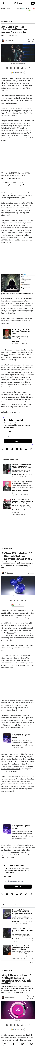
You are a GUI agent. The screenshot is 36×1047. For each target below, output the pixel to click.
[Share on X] (7, 68)
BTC (2, 8)
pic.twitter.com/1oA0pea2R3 (11, 178)
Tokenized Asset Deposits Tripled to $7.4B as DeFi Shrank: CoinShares (21, 947)
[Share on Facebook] (18, 68)
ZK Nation (10, 633)
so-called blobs (25, 1038)
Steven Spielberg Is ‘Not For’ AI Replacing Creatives (22, 482)
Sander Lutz (10, 40)
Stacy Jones (10, 573)
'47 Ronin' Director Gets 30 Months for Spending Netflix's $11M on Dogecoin (21, 466)
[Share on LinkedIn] (11, 68)
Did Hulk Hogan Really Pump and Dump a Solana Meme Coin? (22, 331)
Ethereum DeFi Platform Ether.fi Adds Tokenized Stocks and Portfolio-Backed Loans (22, 912)
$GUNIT (14, 173)
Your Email (8, 431)
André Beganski (11, 997)
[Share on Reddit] (22, 68)
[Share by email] (14, 68)
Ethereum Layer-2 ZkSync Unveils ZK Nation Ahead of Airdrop (21, 735)
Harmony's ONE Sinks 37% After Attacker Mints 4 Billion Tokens (22, 930)
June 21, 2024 (20, 185)
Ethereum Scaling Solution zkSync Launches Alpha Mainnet (21, 826)
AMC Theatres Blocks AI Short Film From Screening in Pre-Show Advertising (22, 501)
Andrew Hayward (14, 412)
